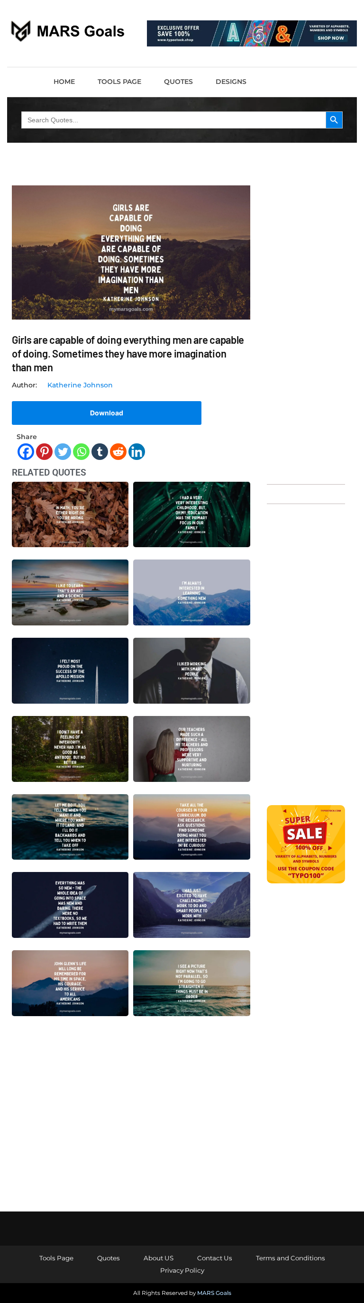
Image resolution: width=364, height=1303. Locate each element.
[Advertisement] (306, 330)
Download (106, 413)
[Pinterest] (44, 451)
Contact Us (214, 1258)
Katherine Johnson (80, 385)
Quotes (178, 81)
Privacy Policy (182, 1270)
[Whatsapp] (81, 451)
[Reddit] (118, 451)
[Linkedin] (136, 451)
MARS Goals (214, 1292)
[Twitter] (63, 451)
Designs (231, 81)
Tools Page (119, 81)
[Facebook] (26, 451)
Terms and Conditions (290, 1258)
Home (64, 81)
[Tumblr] (99, 451)
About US (158, 1258)
